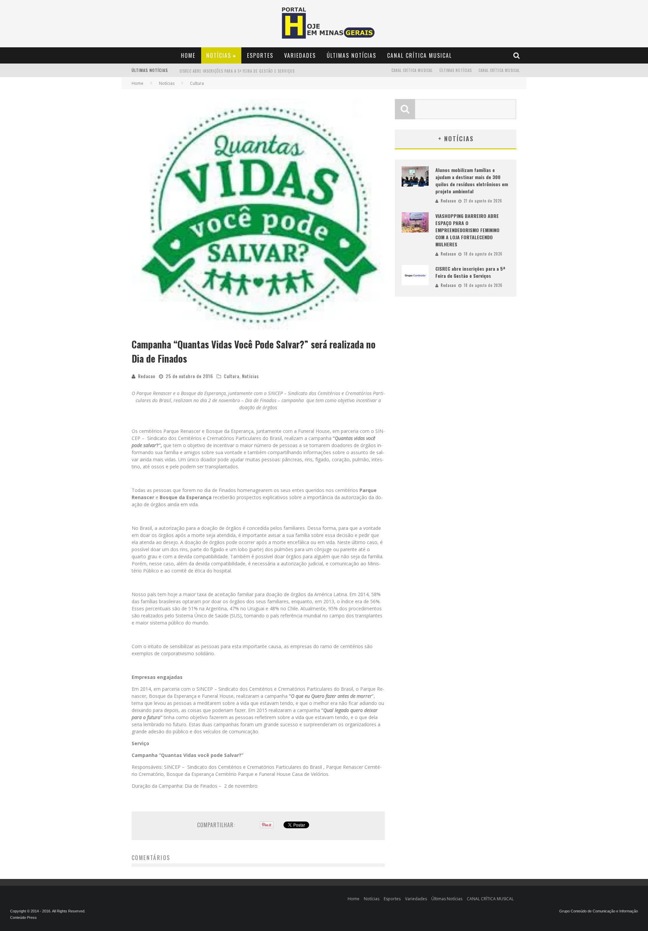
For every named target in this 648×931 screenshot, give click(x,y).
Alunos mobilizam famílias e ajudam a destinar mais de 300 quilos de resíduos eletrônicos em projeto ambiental (471, 180)
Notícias (218, 55)
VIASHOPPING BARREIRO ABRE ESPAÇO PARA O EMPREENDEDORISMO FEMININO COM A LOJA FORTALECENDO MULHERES (467, 230)
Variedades (300, 55)
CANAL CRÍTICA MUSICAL (419, 55)
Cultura (231, 375)
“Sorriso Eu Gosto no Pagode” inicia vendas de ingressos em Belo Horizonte (256, 74)
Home (188, 55)
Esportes (260, 55)
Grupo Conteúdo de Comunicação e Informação (598, 911)
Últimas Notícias (351, 55)
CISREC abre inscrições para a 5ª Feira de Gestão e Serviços (470, 272)
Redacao (146, 375)
